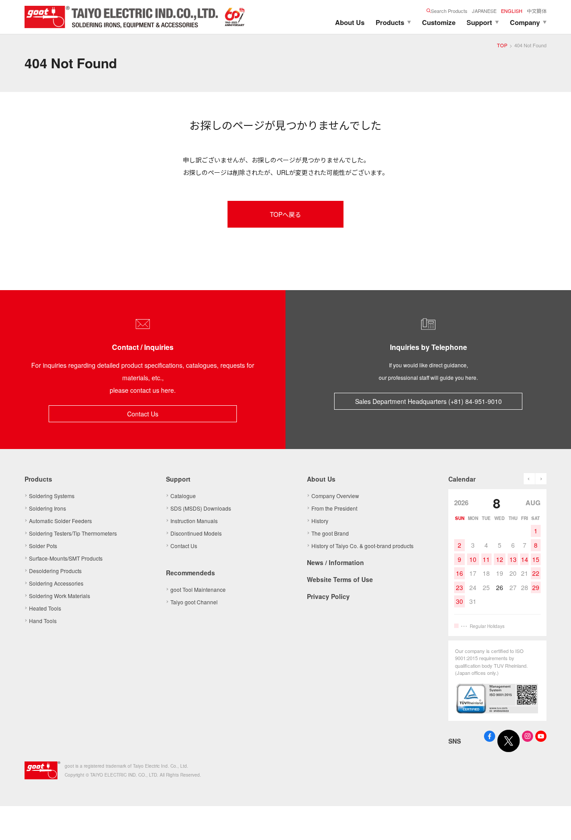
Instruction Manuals (194, 520)
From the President (334, 508)
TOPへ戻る (285, 214)
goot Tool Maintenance (198, 589)
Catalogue (183, 495)
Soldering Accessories (56, 583)
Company (525, 22)
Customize (438, 22)
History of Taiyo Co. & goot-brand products (362, 545)
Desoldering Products (55, 570)
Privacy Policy (328, 596)
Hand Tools (43, 620)
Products (390, 22)
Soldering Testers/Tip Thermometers (73, 533)
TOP (502, 45)
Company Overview (335, 495)
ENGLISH (511, 10)
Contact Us (142, 413)
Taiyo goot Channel (194, 602)
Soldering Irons (47, 508)
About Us (349, 22)
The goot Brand (330, 533)
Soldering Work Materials (59, 595)
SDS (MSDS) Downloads (200, 508)
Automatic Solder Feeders (60, 520)
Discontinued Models (196, 533)
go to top (553, 822)
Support (479, 22)
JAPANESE (484, 10)
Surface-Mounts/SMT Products (66, 558)
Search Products (449, 10)
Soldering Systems (51, 495)
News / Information (335, 562)
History (319, 520)
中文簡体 (536, 10)
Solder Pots (43, 545)
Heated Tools (45, 608)
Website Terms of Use (340, 579)
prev (529, 478)
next (540, 478)
